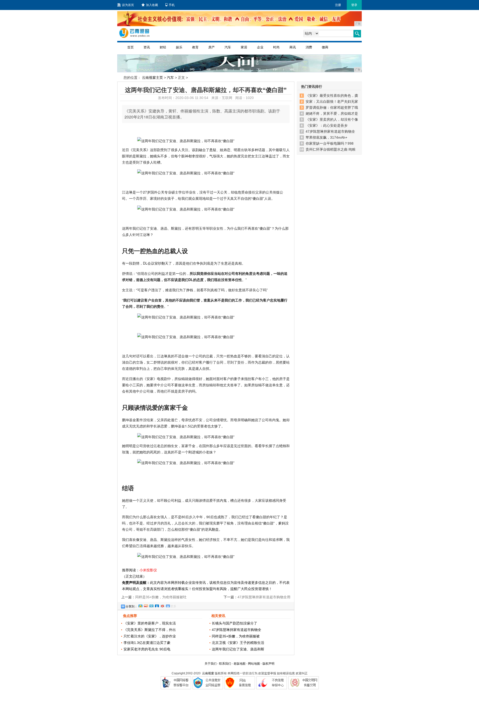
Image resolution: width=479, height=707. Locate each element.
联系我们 (225, 663)
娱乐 (179, 47)
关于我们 (211, 663)
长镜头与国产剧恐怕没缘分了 (234, 623)
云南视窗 (208, 673)
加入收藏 (152, 5)
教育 (195, 47)
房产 (211, 47)
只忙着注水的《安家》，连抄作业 (149, 636)
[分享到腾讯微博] (151, 605)
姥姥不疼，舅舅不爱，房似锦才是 (332, 113)
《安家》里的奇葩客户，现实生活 (149, 623)
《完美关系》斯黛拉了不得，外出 (149, 630)
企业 (260, 47)
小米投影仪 (148, 570)
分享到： (131, 606)
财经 (163, 47)
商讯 (292, 47)
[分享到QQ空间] (140, 605)
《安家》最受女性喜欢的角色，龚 (332, 96)
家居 (244, 47)
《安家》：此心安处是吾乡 (327, 125)
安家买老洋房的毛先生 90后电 (146, 649)
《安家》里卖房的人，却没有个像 (332, 119)
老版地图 (239, 663)
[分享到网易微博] (162, 605)
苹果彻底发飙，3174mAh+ (326, 137)
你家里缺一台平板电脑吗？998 (330, 143)
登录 (354, 5)
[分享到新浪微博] (145, 605)
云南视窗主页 (152, 78)
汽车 (228, 47)
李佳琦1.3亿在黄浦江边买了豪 (146, 643)
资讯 (146, 47)
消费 (309, 47)
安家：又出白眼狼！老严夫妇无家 (332, 101)
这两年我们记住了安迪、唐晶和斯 (238, 649)
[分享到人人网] (156, 605)
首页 (130, 47)
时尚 (276, 47)
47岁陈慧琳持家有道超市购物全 (236, 630)
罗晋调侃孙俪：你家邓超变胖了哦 (332, 107)
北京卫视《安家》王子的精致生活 (238, 643)
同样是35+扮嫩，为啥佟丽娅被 (236, 636)
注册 (338, 5)
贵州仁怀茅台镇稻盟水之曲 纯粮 (331, 149)
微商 (325, 47)
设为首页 (128, 5)
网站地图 (254, 663)
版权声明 (268, 663)
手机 (172, 5)
